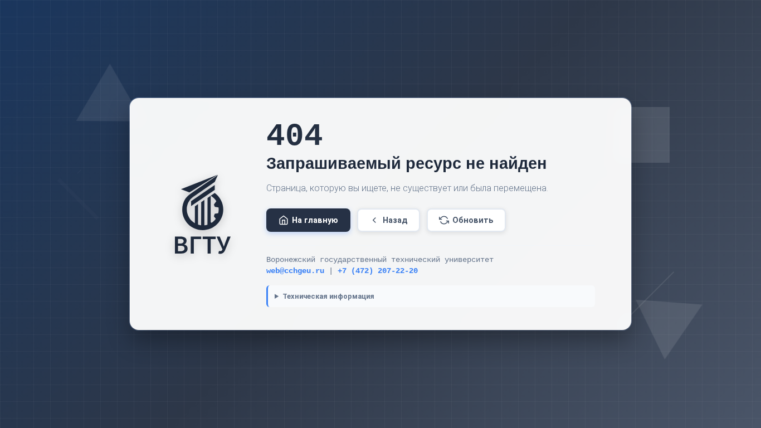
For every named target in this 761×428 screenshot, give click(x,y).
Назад (395, 220)
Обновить (473, 220)
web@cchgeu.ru (295, 271)
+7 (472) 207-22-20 (378, 271)
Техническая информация (328, 296)
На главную (315, 220)
